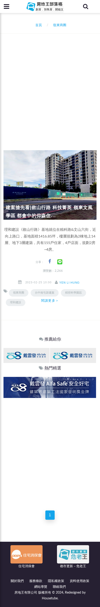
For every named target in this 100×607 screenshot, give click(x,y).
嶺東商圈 (18, 292)
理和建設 (15, 302)
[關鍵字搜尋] (85, 6)
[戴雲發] (26, 355)
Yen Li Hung (69, 282)
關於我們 (17, 581)
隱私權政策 (56, 581)
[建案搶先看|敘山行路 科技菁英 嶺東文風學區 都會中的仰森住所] (50, 185)
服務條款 (35, 581)
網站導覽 (40, 586)
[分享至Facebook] (49, 261)
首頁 (37, 25)
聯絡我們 (59, 586)
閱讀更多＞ (50, 300)
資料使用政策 (79, 581)
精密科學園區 (73, 292)
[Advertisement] (50, 85)
